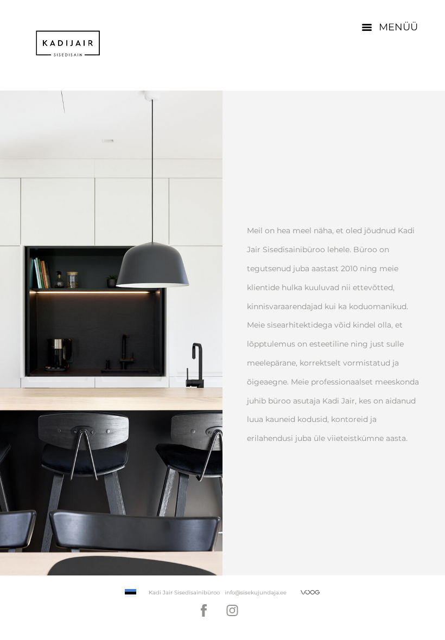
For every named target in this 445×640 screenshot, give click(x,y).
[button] (130, 593)
